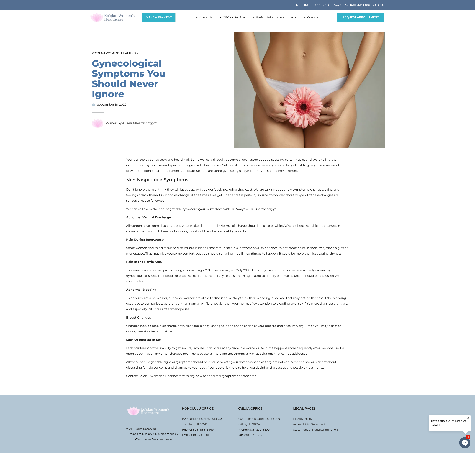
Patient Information (270, 17)
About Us (205, 17)
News (293, 17)
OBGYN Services (234, 17)
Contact (312, 17)
